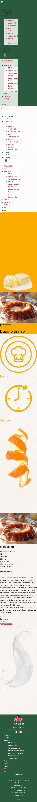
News (6, 46)
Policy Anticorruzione (13, 29)
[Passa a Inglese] (11, 54)
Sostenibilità (12, 44)
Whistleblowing (14, 26)
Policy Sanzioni (11, 40)
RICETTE (5, 325)
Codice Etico (12, 23)
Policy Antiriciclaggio (13, 35)
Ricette (7, 13)
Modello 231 (12, 20)
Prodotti (8, 10)
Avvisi (6, 51)
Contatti (8, 49)
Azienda (7, 15)
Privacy (18, 799)
